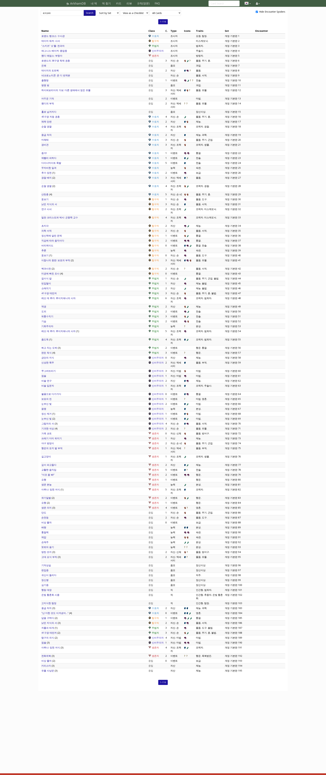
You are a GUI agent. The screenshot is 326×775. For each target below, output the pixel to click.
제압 (43, 537)
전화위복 (46, 655)
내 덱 (94, 3)
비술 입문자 (47, 385)
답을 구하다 (47, 618)
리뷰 (129, 3)
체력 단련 (46, 121)
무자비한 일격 (48, 167)
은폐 (43, 65)
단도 (43, 512)
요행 (43, 479)
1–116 (163, 21)
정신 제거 (46, 413)
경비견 (45, 144)
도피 (43, 311)
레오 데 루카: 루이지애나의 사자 (58, 298)
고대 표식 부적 (49, 557)
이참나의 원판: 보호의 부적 (55, 260)
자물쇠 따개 (47, 627)
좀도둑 (45, 339)
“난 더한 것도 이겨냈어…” (54, 613)
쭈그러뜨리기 (48, 370)
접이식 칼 (46, 278)
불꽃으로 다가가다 (51, 394)
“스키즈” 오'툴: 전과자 (53, 45)
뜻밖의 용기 (47, 547)
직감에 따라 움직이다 (52, 240)
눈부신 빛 (46, 403)
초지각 (45, 225)
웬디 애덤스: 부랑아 (51, 55)
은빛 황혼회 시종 (50, 594)
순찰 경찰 (46, 126)
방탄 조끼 (46, 552)
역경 (43, 306)
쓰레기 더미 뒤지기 (51, 438)
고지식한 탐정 (48, 603)
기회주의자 (47, 326)
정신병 (45, 580)
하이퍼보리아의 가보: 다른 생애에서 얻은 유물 (65, 90)
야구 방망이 (47, 443)
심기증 (45, 585)
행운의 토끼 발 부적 (51, 448)
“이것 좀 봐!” (48, 474)
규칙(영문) (143, 3)
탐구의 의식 (47, 637)
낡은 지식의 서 (49, 204)
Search (89, 12)
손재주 (45, 542)
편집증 (45, 570)
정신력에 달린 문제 (51, 235)
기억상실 (46, 565)
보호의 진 (46, 398)
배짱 (43, 527)
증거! (44, 153)
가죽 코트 (46, 433)
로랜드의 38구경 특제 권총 (55, 60)
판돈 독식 (46, 352)
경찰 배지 (46, 177)
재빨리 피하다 (48, 158)
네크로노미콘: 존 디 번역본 (55, 75)
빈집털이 (46, 283)
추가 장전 (46, 172)
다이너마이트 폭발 (51, 162)
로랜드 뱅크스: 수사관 (53, 36)
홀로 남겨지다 (48, 111)
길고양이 (46, 456)
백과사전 (46, 268)
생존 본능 (46, 484)
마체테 (45, 139)
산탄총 (45, 194)
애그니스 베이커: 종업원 (54, 50)
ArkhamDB (77, 3)
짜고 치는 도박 (49, 347)
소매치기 (46, 288)
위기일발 (46, 497)
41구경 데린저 (49, 293)
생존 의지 (46, 507)
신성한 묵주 (47, 362)
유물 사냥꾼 (47, 670)
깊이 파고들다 (48, 464)
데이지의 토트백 (50, 70)
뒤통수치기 (47, 316)
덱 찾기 (106, 3)
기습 (43, 321)
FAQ (157, 3)
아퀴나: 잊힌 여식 (50, 489)
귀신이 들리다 (48, 575)
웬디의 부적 (47, 103)
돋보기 (45, 199)
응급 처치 (46, 134)
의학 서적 (46, 230)
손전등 (45, 517)
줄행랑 (45, 80)
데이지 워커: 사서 (50, 40)
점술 (43, 375)
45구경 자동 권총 (50, 116)
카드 (118, 3)
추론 (43, 250)
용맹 (43, 408)
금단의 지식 (47, 357)
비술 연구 (46, 380)
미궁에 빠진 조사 (50, 273)
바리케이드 (47, 245)
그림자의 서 (47, 423)
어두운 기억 (47, 98)
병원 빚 (45, 85)
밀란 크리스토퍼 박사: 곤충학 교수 (59, 217)
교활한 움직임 (48, 469)
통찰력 (45, 532)
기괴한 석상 (47, 428)
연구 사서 (46, 209)
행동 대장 (46, 589)
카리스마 (46, 665)
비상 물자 (46, 522)
